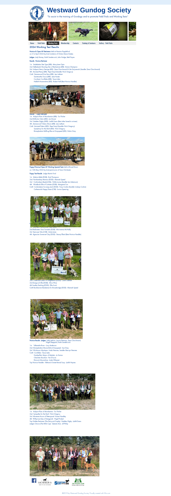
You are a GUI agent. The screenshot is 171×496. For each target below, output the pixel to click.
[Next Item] (132, 31)
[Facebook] (34, 480)
